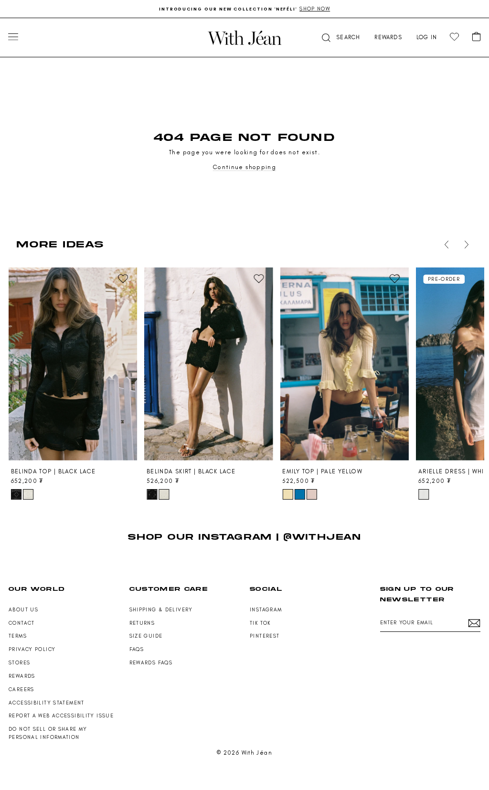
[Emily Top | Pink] (312, 494)
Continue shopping (244, 167)
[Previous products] (444, 244)
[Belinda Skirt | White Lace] (164, 494)
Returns (142, 623)
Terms (18, 636)
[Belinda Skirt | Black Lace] (208, 363)
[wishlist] (454, 37)
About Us (23, 610)
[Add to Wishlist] (123, 278)
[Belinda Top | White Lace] (28, 494)
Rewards (22, 676)
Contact (22, 623)
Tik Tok (260, 623)
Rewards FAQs (151, 663)
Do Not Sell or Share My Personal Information (48, 733)
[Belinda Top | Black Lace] (73, 363)
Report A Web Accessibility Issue (61, 716)
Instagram (266, 610)
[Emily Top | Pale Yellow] (344, 363)
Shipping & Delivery (161, 610)
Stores (19, 663)
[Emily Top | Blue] (300, 494)
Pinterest (264, 636)
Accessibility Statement (47, 703)
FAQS (136, 649)
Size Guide (146, 636)
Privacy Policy (32, 649)
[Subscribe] (474, 623)
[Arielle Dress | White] (423, 494)
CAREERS (21, 689)
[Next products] (464, 244)
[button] (340, 37)
